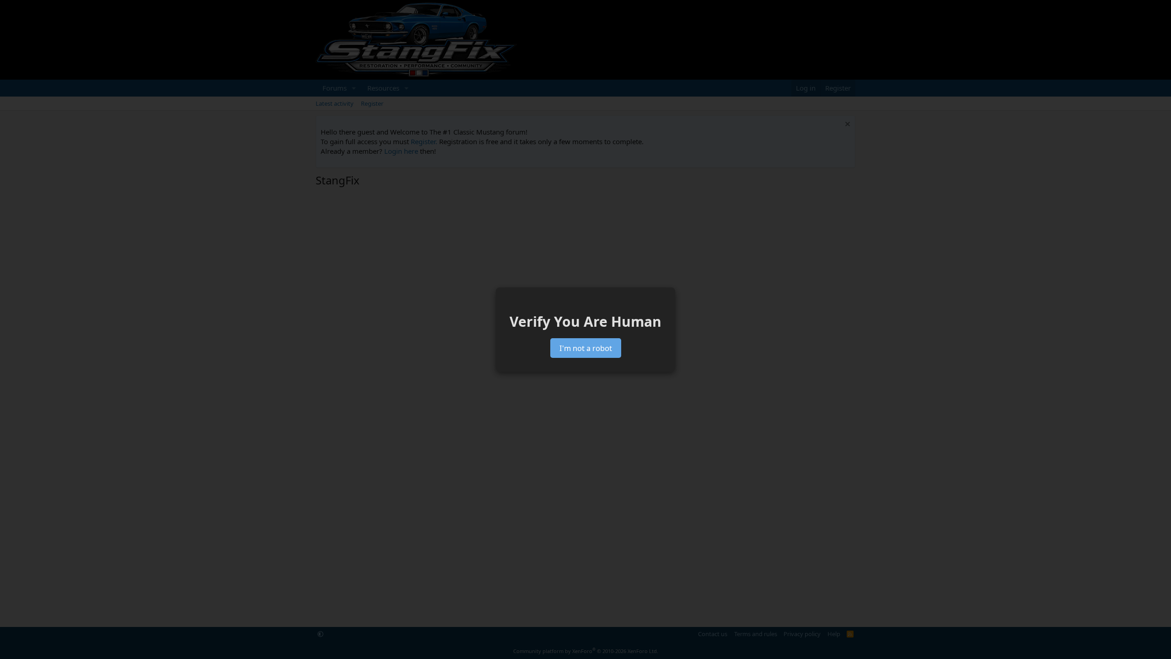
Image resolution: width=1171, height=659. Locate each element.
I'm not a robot (585, 348)
